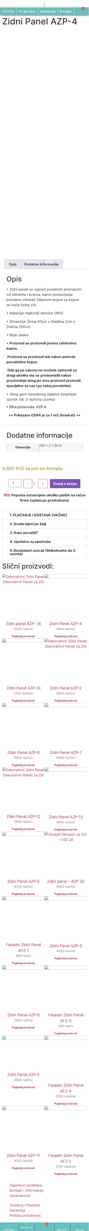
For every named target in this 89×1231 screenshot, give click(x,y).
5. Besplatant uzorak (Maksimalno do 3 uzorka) (42, 552)
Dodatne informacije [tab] (41, 264)
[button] (44, 515)
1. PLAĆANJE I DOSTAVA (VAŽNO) (38, 515)
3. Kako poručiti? (24, 533)
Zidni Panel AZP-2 (66, 688)
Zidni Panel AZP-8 (23, 752)
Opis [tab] (13, 264)
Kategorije (48, 11)
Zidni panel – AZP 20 (65, 881)
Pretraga (9, 1230)
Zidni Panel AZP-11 (23, 1155)
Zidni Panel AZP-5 (23, 1074)
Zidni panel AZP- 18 (23, 623)
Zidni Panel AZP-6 (23, 881)
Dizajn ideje (27, 11)
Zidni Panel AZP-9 (23, 1015)
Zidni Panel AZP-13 (66, 817)
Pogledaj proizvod (23, 636)
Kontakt (66, 11)
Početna (8, 11)
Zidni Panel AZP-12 (23, 816)
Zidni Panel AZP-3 (66, 945)
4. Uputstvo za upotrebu (30, 541)
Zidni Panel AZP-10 (23, 688)
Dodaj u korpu (65, 483)
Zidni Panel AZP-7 (66, 752)
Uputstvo (62, 1230)
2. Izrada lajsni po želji (28, 524)
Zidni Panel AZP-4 (65, 623)
